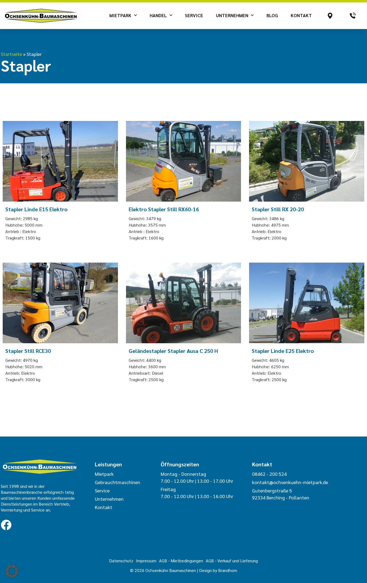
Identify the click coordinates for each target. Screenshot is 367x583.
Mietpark (120, 15)
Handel (158, 15)
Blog (272, 15)
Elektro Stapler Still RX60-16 (164, 209)
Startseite (11, 54)
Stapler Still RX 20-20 (278, 209)
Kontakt (301, 15)
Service (194, 15)
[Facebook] (6, 525)
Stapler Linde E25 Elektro (283, 350)
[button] (12, 571)
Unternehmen (232, 15)
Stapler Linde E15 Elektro (36, 209)
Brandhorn (227, 570)
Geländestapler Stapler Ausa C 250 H (173, 350)
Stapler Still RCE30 (28, 350)
